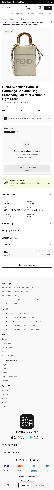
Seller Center (7, 2)
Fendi (20, 19)
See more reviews (27, 265)
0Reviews (46, 255)
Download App (18, 2)
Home (4, 19)
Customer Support (10, 452)
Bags (12, 19)
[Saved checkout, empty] (40, 7)
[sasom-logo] (27, 7)
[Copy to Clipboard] (25, 210)
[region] (27, 54)
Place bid (27, 170)
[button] (3, 7)
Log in (48, 7)
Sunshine (31, 203)
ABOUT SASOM (9, 445)
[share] (51, 22)
